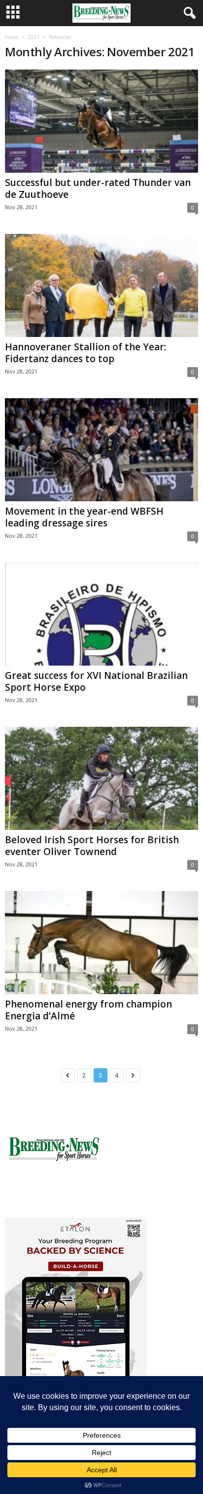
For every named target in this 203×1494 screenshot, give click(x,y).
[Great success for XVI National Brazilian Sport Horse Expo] (101, 614)
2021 (33, 37)
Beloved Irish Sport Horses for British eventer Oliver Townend (92, 845)
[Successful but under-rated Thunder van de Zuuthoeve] (101, 121)
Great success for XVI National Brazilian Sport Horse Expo (96, 681)
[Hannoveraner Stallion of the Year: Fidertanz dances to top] (101, 285)
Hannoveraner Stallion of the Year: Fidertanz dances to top (85, 352)
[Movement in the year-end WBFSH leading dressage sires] (101, 449)
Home (11, 37)
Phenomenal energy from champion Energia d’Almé (88, 1010)
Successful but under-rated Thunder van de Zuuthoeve (98, 188)
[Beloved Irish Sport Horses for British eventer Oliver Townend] (101, 778)
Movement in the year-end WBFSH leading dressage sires (84, 517)
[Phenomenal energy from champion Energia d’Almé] (101, 942)
